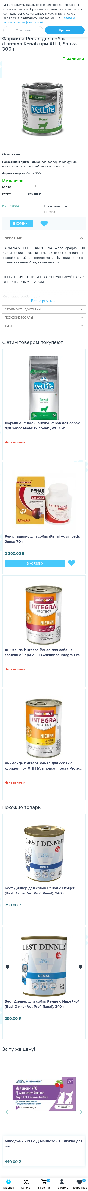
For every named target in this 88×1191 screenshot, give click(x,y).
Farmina (49, 211)
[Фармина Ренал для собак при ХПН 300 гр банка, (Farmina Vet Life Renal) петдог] (42, 101)
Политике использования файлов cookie (39, 20)
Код (4, 206)
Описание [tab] (13, 238)
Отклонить (23, 30)
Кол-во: (7, 187)
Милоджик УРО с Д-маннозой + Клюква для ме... (44, 1143)
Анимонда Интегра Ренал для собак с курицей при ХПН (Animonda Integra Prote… (43, 766)
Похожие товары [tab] (19, 317)
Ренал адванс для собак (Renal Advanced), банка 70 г (42, 539)
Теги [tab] (8, 325)
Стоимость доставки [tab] (23, 309)
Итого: (6, 194)
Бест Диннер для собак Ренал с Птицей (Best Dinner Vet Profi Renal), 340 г (40, 890)
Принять (65, 30)
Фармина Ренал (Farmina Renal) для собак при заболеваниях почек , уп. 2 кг (42, 425)
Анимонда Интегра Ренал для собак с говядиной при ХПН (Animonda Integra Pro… (43, 652)
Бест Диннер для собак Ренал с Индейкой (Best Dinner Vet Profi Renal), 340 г (42, 1004)
